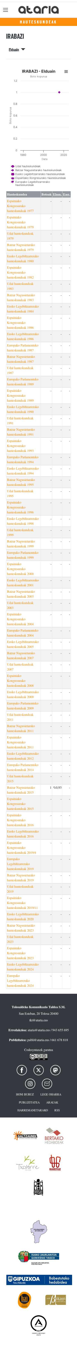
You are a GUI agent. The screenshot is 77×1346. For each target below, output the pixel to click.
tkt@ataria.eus (38, 1020)
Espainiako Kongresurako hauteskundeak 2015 (20, 804)
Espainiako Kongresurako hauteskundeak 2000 (20, 569)
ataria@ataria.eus (39, 1030)
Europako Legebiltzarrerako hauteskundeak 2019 (20, 864)
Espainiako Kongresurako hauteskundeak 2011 (20, 742)
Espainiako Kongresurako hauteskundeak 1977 (20, 206)
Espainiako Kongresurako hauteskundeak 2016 (20, 820)
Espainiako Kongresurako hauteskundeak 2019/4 (21, 847)
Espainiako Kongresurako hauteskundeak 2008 (20, 680)
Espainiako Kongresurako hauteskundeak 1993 (20, 446)
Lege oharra (50, 1094)
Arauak (52, 1102)
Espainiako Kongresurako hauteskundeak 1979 (20, 222)
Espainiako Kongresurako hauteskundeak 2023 (20, 953)
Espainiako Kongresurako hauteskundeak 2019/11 (22, 903)
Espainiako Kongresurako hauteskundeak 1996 (20, 507)
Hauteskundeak (38, 22)
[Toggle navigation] (5, 9)
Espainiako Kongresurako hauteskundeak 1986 (20, 322)
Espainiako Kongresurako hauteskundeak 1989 (20, 395)
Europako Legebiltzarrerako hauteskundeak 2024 (20, 980)
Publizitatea (29, 1102)
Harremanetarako (32, 1110)
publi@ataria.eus (38, 1040)
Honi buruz (25, 1094)
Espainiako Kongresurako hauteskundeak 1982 (20, 272)
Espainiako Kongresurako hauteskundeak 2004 (20, 619)
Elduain (15, 49)
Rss (57, 1110)
